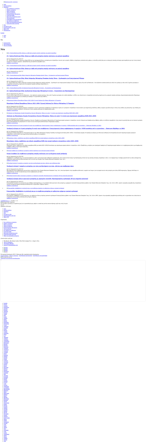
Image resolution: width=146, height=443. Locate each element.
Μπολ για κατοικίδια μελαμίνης (14, 22)
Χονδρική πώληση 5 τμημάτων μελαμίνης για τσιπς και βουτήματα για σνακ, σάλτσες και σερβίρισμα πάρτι (40, 166)
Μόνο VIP (6, 29)
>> (10, 200)
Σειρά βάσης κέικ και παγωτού (14, 19)
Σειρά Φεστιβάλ (10, 15)
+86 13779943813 (8, 242)
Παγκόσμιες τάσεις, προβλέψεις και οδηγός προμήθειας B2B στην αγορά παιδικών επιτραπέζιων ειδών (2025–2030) (42, 141)
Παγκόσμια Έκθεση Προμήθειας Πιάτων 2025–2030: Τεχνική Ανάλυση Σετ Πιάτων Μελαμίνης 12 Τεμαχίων (40, 103)
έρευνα (2, 205)
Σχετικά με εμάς (7, 26)
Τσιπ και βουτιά (10, 18)
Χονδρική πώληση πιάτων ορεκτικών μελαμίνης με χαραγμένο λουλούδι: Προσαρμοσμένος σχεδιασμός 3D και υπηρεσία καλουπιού (47, 178)
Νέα (5, 25)
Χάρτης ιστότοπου (13, 255)
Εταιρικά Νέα (7, 43)
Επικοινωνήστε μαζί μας (10, 27)
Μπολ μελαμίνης (11, 11)
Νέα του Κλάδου (8, 45)
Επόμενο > (7, 200)
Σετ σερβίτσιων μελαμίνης (13, 8)
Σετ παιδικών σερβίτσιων (13, 20)
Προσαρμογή (7, 30)
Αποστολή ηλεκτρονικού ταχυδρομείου (10, 258)
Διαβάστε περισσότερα (12, 63)
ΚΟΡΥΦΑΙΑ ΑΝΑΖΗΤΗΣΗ (40, 255)
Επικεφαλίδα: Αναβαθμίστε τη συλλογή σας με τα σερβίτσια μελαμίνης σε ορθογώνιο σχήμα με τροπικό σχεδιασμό (42, 191)
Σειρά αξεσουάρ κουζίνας (13, 23)
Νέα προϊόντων (7, 44)
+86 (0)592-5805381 (9, 243)
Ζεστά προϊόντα (7, 5)
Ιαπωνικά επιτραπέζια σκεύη (13, 16)
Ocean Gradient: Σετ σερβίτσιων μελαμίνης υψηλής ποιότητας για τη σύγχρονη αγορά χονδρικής (37, 153)
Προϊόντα (6, 7)
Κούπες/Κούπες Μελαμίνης (13, 14)
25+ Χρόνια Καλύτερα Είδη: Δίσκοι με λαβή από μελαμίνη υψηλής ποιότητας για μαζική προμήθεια (38, 56)
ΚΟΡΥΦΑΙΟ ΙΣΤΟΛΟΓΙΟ (25, 255)
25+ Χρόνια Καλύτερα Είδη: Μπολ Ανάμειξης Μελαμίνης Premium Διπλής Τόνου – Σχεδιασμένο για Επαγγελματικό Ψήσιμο (45, 78)
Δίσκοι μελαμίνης (11, 12)
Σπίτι (5, 4)
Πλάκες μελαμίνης (11, 10)
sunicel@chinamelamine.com (11, 245)
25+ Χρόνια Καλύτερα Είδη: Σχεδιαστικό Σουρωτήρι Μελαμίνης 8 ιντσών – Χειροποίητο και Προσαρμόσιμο (41, 91)
